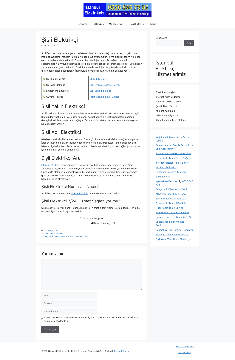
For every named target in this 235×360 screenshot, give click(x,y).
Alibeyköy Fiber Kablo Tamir (171, 194)
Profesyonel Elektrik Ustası (104, 96)
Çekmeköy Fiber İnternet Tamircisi (174, 230)
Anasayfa (82, 24)
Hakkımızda (98, 24)
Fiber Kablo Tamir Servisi (169, 208)
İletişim (153, 24)
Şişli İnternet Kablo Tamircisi (171, 198)
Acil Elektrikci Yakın (166, 167)
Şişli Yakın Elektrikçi (100, 90)
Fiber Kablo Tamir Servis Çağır (172, 158)
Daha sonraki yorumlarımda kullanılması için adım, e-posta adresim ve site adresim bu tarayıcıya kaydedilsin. (91, 319)
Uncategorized (51, 230)
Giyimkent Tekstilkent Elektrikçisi (173, 239)
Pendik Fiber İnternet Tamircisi (172, 212)
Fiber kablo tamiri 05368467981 (173, 153)
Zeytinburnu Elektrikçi (54, 233)
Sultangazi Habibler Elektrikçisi (172, 234)
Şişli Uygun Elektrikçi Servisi (105, 85)
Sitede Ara (161, 38)
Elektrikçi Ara (163, 176)
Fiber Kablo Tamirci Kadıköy (171, 203)
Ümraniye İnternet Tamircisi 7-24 (173, 217)
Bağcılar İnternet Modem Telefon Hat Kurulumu (65, 236)
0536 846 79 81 (98, 79)
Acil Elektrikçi (137, 24)
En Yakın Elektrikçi (185, 346)
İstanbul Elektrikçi (50, 165)
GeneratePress (121, 351)
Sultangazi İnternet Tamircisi (171, 172)
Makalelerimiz (115, 24)
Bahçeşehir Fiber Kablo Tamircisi (173, 189)
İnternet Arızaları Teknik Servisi (172, 162)
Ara (189, 43)
